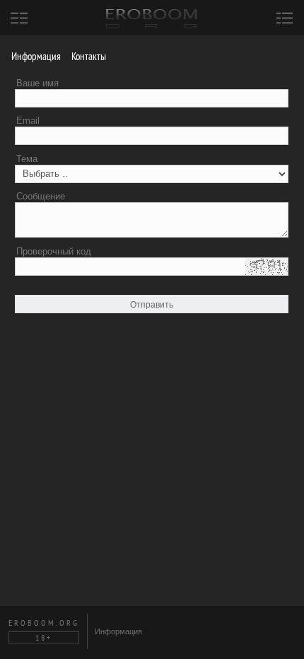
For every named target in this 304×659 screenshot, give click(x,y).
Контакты (87, 56)
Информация (35, 56)
